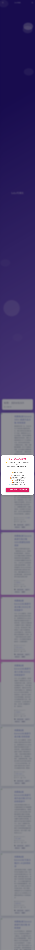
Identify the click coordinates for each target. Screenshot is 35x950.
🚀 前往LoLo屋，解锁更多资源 (17, 490)
